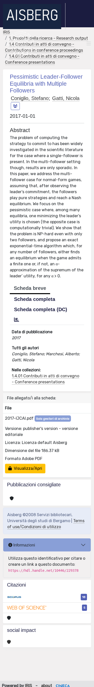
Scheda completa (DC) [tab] (40, 309)
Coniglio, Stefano (30, 98)
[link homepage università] (20, 43)
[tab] (16, 319)
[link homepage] (34, 16)
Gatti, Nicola (65, 98)
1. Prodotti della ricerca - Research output (48, 38)
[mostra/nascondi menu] (88, 43)
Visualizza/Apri (27, 468)
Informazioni (23, 545)
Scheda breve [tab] (30, 288)
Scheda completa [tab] (34, 299)
